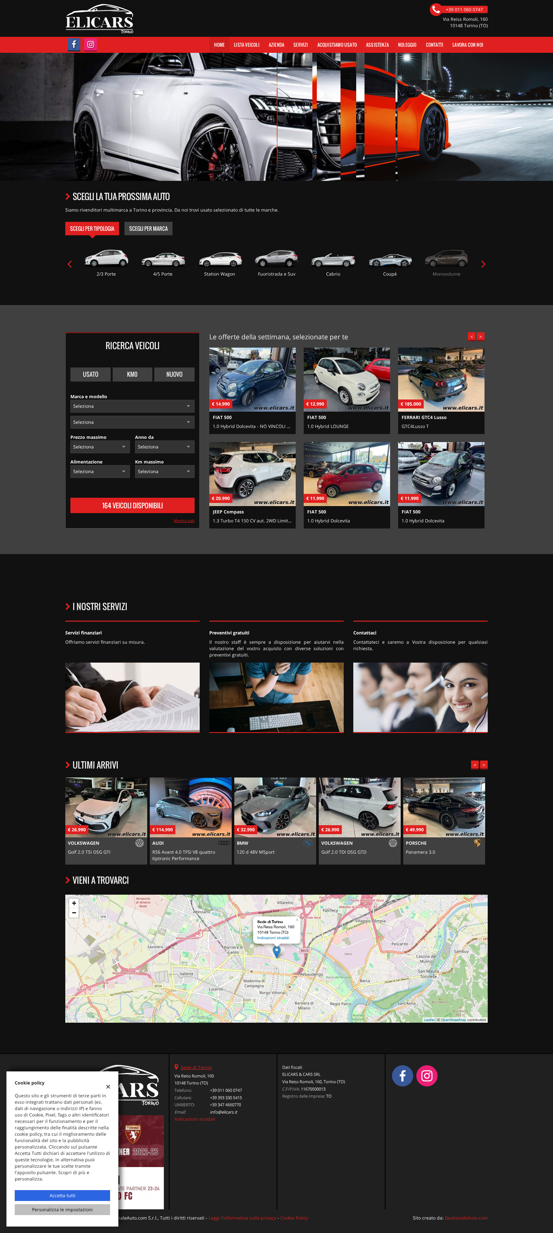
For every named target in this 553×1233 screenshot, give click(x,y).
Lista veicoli (247, 44)
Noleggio (407, 44)
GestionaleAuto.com (466, 1218)
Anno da (144, 437)
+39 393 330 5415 (226, 1097)
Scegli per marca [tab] (148, 228)
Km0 (132, 374)
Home (219, 44)
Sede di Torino (196, 1067)
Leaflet (429, 1020)
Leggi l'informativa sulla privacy (242, 1218)
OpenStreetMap (453, 1020)
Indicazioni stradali (273, 938)
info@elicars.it (223, 1112)
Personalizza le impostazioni (62, 1209)
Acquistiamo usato (337, 44)
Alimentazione (86, 462)
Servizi (300, 44)
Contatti (435, 44)
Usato (90, 374)
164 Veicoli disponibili (132, 505)
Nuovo (174, 374)
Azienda (276, 44)
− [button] (74, 913)
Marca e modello (88, 396)
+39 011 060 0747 (226, 1090)
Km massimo (149, 462)
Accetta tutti (63, 1195)
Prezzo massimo (88, 437)
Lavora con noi (468, 44)
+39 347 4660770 (225, 1105)
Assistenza (377, 44)
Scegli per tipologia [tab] (92, 228)
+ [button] (74, 903)
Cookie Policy (294, 1218)
